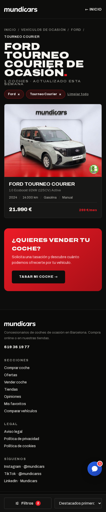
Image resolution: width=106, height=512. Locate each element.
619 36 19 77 (17, 347)
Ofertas (10, 375)
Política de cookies (20, 446)
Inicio (10, 30)
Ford (76, 30)
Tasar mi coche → (38, 277)
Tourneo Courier (45, 94)
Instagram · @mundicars (24, 467)
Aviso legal (13, 432)
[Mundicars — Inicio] (20, 9)
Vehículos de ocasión (43, 30)
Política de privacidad (21, 439)
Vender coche (15, 382)
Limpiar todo (78, 94)
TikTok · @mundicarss (22, 474)
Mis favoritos (15, 404)
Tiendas (11, 389)
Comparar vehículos (20, 411)
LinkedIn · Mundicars (20, 481)
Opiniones (12, 397)
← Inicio (93, 9)
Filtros (27, 503)
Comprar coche (17, 368)
